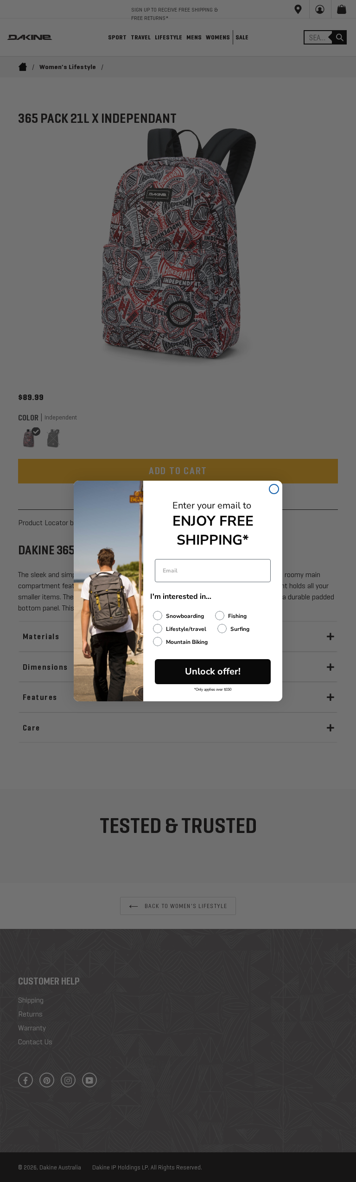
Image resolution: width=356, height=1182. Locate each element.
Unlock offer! (213, 671)
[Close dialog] (274, 489)
